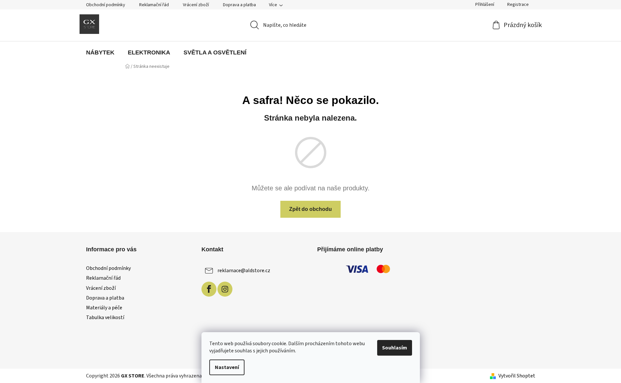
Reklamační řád (154, 5)
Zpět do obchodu (310, 209)
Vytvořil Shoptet (516, 375)
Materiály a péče (104, 307)
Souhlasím (394, 347)
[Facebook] (208, 289)
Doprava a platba (239, 5)
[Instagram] (224, 289)
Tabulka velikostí (105, 317)
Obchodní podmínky (105, 5)
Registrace (518, 4)
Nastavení (227, 367)
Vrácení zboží (196, 5)
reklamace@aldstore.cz (243, 270)
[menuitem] (100, 52)
